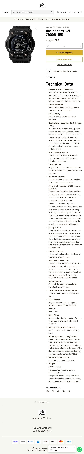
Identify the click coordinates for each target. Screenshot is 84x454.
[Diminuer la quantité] (48, 45)
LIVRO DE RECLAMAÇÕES (42, 431)
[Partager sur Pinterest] (64, 391)
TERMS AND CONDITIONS (42, 428)
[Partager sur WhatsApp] (58, 391)
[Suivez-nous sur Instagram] (44, 418)
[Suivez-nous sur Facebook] (47, 418)
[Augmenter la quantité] (80, 45)
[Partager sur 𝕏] (53, 391)
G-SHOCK (35, 19)
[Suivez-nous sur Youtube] (50, 418)
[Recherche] (52, 12)
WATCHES (25, 19)
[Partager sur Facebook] (48, 391)
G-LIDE (44, 19)
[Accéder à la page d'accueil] (42, 5)
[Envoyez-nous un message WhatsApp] (79, 449)
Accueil (16, 19)
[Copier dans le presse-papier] (69, 391)
